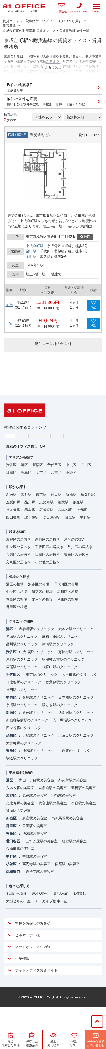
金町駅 (31, 251)
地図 (87, 237)
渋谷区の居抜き (18, 539)
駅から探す (17, 487)
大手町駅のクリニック (79, 675)
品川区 (86, 465)
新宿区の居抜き (47, 539)
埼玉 (33, 436)
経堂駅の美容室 (74, 841)
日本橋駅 (13, 510)
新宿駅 (11, 494)
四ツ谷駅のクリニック (23, 728)
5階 (9, 323)
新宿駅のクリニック (38, 713)
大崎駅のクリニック (38, 735)
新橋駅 (71, 494)
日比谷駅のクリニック (23, 682)
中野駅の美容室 (34, 856)
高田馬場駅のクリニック (72, 720)
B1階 (9, 305)
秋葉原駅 (88, 494)
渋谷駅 (26, 494)
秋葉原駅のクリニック (63, 682)
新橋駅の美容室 (83, 788)
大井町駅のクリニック (23, 743)
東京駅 (41, 494)
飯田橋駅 (13, 517)
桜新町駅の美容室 (20, 849)
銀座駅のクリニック (38, 697)
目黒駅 (70, 517)
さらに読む (53, 67)
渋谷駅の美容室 (63, 795)
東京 (10, 436)
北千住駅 (31, 517)
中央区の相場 (16, 592)
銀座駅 (78, 502)
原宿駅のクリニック (22, 659)
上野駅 (81, 510)
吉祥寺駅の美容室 (40, 871)
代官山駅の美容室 (53, 803)
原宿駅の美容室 (34, 795)
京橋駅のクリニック (22, 705)
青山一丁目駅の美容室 (36, 780)
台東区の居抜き (18, 554)
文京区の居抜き (18, 562)
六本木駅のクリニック (76, 629)
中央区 (71, 465)
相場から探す (19, 576)
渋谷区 (11, 465)
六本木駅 (65, 510)
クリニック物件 (21, 621)
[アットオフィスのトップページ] (24, 8)
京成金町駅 (34, 246)
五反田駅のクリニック (76, 735)
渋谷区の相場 (38, 584)
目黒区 (11, 472)
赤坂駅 (29, 510)
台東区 (56, 472)
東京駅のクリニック (42, 675)
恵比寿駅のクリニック (76, 652)
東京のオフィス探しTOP (25, 446)
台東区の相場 (67, 599)
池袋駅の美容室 (34, 833)
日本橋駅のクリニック (76, 697)
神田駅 (56, 494)
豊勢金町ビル (41, 135)
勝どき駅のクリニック (59, 705)
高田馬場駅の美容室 (67, 818)
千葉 (45, 436)
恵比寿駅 (46, 502)
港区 (24, 465)
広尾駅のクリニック (22, 667)
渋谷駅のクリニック (38, 652)
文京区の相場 (42, 599)
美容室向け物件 (21, 773)
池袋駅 (63, 502)
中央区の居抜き (18, 547)
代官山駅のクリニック (59, 667)
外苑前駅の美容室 (72, 780)
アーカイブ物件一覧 (51, 901)
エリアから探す (21, 457)
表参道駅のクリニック (36, 629)
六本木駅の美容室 (20, 788)
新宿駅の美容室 (34, 818)
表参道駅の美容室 (53, 788)
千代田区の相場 (66, 584)
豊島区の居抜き (76, 554)
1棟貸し (80, 893)
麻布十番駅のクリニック (61, 637)
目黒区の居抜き (47, 554)
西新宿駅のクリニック (76, 713)
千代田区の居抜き (49, 547)
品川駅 (29, 502)
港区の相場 (15, 584)
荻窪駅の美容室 (67, 864)
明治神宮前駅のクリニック (63, 659)
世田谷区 (13, 841)
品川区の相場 (67, 592)
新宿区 (37, 465)
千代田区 (54, 465)
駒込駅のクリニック (22, 758)
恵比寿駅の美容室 (20, 803)
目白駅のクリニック (74, 751)
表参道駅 (46, 510)
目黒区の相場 (16, 607)
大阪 (68, 436)
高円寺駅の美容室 (36, 864)
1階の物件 (61, 893)
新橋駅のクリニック (58, 644)
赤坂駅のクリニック (22, 637)
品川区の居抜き (80, 547)
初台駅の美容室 (83, 803)
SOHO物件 (40, 893)
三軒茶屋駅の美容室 (42, 841)
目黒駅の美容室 (34, 826)
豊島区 (26, 472)
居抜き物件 (17, 532)
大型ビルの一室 (18, 901)
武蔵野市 (13, 871)
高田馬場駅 (52, 517)
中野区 (71, 472)
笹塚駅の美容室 (18, 811)
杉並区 (11, 864)
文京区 (41, 472)
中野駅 (85, 517)
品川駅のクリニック (22, 644)
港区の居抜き (74, 539)
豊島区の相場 (16, 599)
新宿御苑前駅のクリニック (27, 720)
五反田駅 (13, 502)
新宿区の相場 (42, 592)
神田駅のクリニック (22, 690)
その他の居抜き (47, 562)
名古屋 (57, 436)
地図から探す (16, 893)
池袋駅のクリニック (38, 751)
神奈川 (22, 436)
